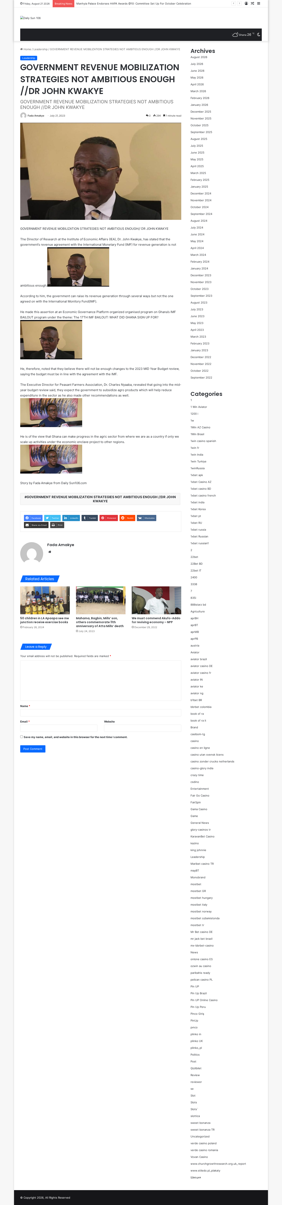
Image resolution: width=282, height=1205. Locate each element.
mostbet (196, 884)
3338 (194, 584)
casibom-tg (198, 734)
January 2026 (199, 104)
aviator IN (197, 679)
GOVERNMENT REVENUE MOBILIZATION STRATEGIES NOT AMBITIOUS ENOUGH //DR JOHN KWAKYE (101, 499)
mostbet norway (201, 911)
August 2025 (199, 139)
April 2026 (197, 84)
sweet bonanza (200, 1122)
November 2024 (201, 200)
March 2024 (198, 254)
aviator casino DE (202, 666)
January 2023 (199, 350)
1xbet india (197, 502)
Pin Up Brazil (199, 993)
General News (200, 822)
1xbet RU (196, 522)
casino (195, 741)
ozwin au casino (201, 966)
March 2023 (198, 336)
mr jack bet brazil (201, 938)
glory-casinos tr (201, 829)
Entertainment (200, 788)
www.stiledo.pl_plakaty (205, 1170)
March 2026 (198, 91)
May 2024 (197, 241)
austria (195, 645)
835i (193, 597)
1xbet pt (196, 516)
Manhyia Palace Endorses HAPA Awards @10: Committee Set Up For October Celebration (133, 3)
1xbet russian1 (200, 543)
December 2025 (201, 111)
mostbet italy (199, 904)
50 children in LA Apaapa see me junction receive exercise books (44, 620)
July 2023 (197, 309)
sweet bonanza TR (202, 1129)
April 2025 (197, 166)
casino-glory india (202, 768)
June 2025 (197, 152)
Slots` (194, 1109)
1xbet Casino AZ (201, 481)
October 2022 (200, 370)
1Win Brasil (197, 434)
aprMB (195, 631)
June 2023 (197, 316)
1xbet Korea (198, 509)
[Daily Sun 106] (30, 18)
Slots (194, 1102)
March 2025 (198, 173)
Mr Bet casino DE (202, 932)
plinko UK (197, 1041)
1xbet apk (197, 475)
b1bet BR (196, 700)
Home (27, 49)
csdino (195, 781)
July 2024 (197, 227)
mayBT (195, 870)
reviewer (196, 1082)
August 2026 (199, 57)
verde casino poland (204, 1143)
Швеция (196, 1177)
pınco (194, 1027)
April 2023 (197, 329)
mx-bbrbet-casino (202, 945)
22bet (194, 556)
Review (195, 1075)
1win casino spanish (203, 441)
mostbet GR (198, 891)
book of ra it (198, 720)
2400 (194, 577)
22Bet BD (197, 563)
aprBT (194, 625)
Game (194, 816)
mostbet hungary (202, 897)
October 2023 (200, 289)
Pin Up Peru (198, 1007)
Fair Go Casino (200, 795)
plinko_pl (196, 1047)
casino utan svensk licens (207, 754)
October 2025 (200, 125)
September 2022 (201, 377)
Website (109, 721)
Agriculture (198, 611)
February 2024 (200, 261)
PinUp (194, 1020)
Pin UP (195, 986)
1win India (197, 454)
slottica (195, 1116)
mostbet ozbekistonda (205, 918)
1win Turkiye (198, 461)
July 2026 (197, 63)
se (192, 1088)
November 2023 (201, 282)
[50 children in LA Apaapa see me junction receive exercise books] (45, 600)
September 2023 (201, 295)
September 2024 (201, 214)
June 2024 (197, 234)
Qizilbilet (196, 1068)
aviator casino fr (201, 672)
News (194, 952)
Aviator (195, 652)
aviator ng (197, 693)
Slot (193, 1095)
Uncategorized (200, 1136)
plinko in (196, 1034)
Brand (194, 727)
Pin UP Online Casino (204, 1000)
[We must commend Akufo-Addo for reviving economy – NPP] (156, 600)
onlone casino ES (202, 959)
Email (25, 721)
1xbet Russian (199, 536)
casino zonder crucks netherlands (212, 761)
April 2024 (197, 248)
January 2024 (199, 268)
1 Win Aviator (199, 406)
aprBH (194, 618)
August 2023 (199, 302)
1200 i (194, 413)
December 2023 (201, 275)
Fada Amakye (36, 115)
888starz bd (198, 604)
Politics (195, 1054)
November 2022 (201, 364)
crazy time (197, 775)
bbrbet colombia (201, 706)
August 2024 (199, 220)
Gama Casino (199, 809)
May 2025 (197, 159)
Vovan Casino (199, 1157)
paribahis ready (200, 972)
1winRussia (198, 468)
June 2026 (197, 70)
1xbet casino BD (201, 488)
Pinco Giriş (197, 1013)
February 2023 (200, 343)
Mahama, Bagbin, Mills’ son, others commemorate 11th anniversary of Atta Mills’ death (100, 622)
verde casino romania (204, 1150)
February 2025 (200, 179)
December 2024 (201, 193)
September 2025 (201, 132)
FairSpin (196, 802)
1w (192, 420)
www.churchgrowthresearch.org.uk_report (218, 1163)
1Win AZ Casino (200, 427)
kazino (195, 843)
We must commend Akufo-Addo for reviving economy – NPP (156, 620)
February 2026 (200, 98)
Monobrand (198, 877)
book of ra (197, 713)
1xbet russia (198, 529)
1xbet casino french (203, 495)
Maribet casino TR (202, 863)
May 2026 (197, 77)
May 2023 (197, 323)
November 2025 (201, 118)
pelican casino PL (202, 979)
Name (25, 706)
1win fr (195, 447)
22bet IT (196, 570)
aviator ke (197, 686)
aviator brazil (199, 659)
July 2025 (197, 145)
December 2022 (201, 357)
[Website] (49, 551)
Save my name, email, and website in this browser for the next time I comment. (76, 737)
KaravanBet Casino (202, 836)
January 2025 (199, 186)
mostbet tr (197, 925)
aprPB (194, 638)
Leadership (40, 49)
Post (193, 1061)
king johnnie (198, 850)
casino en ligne (200, 747)
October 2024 (200, 207)
